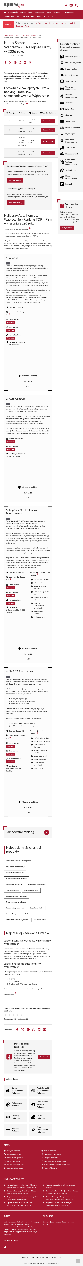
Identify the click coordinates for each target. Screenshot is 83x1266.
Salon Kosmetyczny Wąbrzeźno (55, 1161)
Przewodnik (28, 17)
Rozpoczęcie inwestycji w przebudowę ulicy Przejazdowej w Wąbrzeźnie (22, 1198)
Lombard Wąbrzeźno (14, 1154)
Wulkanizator (70, 170)
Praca (48, 12)
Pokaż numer (10, 338)
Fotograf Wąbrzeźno (51, 1158)
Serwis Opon (70, 121)
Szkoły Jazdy (70, 109)
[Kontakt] (70, 5)
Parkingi (68, 184)
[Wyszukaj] (76, 5)
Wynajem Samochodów (70, 88)
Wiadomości (13, 12)
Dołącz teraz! (67, 228)
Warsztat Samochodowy (71, 96)
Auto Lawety (70, 148)
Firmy (30, 12)
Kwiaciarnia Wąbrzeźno (52, 1154)
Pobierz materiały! (15, 203)
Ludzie (38, 17)
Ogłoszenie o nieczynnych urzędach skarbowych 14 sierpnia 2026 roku (19, 1204)
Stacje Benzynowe (72, 56)
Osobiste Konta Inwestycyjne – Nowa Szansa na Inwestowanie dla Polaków (62, 1192)
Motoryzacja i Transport (29, 35)
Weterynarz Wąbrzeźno (15, 1158)
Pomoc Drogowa (71, 75)
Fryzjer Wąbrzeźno (13, 1161)
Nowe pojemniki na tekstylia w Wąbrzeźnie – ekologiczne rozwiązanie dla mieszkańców (22, 1186)
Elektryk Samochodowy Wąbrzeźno (17, 1090)
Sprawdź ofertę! (15, 180)
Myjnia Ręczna (71, 134)
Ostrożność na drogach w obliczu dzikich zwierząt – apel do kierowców (21, 1192)
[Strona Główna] (5, 12)
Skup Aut (68, 115)
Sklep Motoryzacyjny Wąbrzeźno (42, 1129)
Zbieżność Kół (70, 81)
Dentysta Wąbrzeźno (14, 1151)
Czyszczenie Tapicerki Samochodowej (71, 162)
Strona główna (8, 35)
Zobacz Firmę (48, 121)
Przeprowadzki (71, 69)
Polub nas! (44, 1057)
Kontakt (46, 1224)
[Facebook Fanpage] (65, 5)
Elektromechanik (71, 154)
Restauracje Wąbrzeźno (15, 1168)
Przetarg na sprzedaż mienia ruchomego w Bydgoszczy (61, 1186)
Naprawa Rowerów (72, 128)
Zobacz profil (10, 322)
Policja (23, 12)
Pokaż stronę (10, 330)
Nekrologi (69, 12)
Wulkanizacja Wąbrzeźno (15, 1164)
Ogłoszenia (39, 12)
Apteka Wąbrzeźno (50, 1151)
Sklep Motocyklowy (73, 63)
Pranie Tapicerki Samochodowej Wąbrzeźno (43, 1090)
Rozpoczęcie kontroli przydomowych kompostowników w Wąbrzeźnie (59, 1204)
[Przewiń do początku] (78, 1261)
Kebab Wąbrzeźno (50, 1168)
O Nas (32, 1257)
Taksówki (68, 103)
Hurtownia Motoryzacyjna (71, 141)
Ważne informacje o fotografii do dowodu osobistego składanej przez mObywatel (60, 1198)
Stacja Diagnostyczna (71, 177)
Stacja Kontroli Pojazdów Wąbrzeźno (42, 1104)
